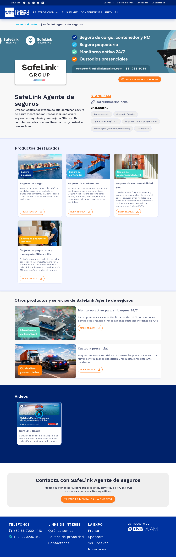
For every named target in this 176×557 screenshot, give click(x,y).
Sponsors (109, 3)
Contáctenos (158, 3)
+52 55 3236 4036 (28, 537)
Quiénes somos (60, 531)
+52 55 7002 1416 (27, 531)
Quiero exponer (125, 3)
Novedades (142, 3)
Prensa (93, 531)
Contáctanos (58, 543)
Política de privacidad (66, 537)
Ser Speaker (98, 543)
